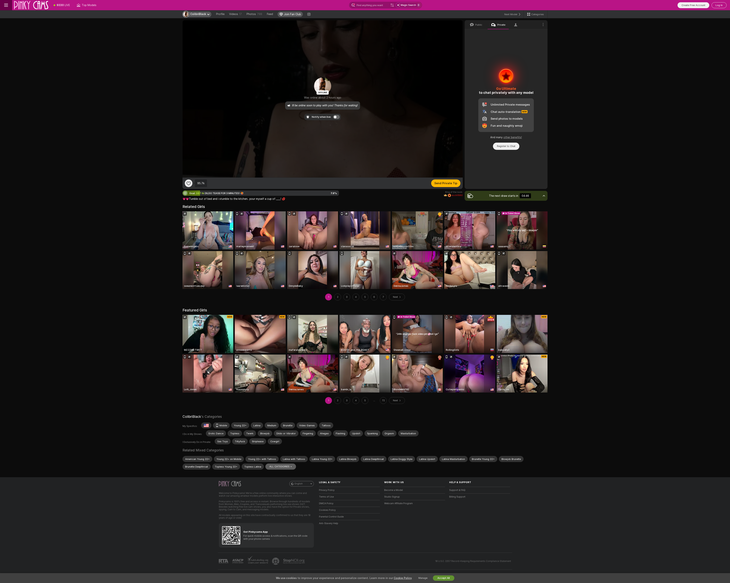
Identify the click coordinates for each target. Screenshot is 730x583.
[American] (206, 425)
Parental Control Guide (331, 516)
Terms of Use (326, 496)
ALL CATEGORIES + (280, 466)
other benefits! (512, 137)
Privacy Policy (327, 490)
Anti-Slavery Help (328, 523)
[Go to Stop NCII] (294, 561)
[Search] (392, 5)
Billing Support (457, 496)
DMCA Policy (326, 503)
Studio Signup (392, 496)
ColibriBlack (191, 417)
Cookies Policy (327, 510)
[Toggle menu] (6, 5)
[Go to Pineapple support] (276, 561)
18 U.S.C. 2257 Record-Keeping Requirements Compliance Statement (473, 561)
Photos (254, 14)
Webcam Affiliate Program (398, 503)
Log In (719, 5)
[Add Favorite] (188, 183)
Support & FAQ (457, 490)
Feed (270, 14)
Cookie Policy (403, 578)
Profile (220, 14)
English (299, 483)
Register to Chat (506, 146)
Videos (235, 14)
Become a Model (393, 490)
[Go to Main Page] (31, 5)
